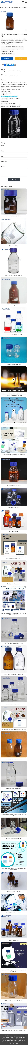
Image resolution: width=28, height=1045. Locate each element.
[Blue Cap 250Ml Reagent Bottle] (14, 471)
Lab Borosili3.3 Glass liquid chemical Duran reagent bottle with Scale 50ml (13, 869)
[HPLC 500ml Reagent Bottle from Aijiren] (14, 261)
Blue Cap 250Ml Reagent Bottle (13, 485)
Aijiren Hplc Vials (14, 1037)
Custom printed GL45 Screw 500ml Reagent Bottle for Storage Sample (13, 455)
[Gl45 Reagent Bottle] (14, 520)
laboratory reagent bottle (17, 46)
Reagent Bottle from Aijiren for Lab (13, 704)
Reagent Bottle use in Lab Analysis (13, 912)
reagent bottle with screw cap (7, 53)
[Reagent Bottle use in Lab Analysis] (14, 902)
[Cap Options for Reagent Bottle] (14, 571)
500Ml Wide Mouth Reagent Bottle (13, 788)
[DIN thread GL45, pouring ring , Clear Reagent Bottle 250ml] (14, 717)
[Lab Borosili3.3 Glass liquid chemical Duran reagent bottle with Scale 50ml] (14, 854)
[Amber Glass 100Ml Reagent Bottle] (14, 201)
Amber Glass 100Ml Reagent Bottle (13, 216)
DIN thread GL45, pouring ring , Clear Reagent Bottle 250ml (13, 729)
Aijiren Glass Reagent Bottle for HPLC (14, 334)
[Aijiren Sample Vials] (7, 2)
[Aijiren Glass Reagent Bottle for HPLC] (14, 320)
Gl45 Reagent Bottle (13, 531)
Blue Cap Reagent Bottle (13, 305)
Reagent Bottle (18, 7)
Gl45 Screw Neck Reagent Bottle (13, 891)
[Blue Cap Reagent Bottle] (14, 290)
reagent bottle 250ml (5, 49)
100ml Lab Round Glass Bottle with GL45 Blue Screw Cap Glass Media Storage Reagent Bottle (13, 557)
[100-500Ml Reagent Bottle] (14, 497)
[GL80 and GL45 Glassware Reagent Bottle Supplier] (14, 410)
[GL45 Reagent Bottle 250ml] (14, 21)
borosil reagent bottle (6, 46)
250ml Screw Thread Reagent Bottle (13, 759)
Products (5, 7)
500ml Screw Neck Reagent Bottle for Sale (14, 643)
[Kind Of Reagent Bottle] (14, 927)
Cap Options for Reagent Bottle (13, 583)
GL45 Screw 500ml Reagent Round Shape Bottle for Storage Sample (13, 815)
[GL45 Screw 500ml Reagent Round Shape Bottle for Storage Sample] (14, 802)
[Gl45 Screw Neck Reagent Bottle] (14, 881)
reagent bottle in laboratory (7, 51)
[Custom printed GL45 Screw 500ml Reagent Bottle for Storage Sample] (14, 440)
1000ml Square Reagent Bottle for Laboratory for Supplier (11, 71)
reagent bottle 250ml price (17, 49)
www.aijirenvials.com (8, 29)
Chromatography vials (10, 1038)
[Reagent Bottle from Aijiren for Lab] (14, 689)
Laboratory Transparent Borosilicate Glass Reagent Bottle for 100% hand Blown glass (13, 614)
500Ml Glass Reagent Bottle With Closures (14, 674)
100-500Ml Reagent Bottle (13, 507)
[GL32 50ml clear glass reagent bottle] (14, 827)
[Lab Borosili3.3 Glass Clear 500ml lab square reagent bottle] (14, 1016)
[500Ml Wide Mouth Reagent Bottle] (14, 774)
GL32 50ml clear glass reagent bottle (13, 838)
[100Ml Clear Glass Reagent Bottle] (14, 350)
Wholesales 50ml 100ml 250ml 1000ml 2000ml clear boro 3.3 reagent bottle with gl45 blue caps (13, 394)
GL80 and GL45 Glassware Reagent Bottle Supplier (13, 425)
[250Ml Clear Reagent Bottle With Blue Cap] (14, 986)
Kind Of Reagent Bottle (13, 940)
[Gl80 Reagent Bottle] (14, 231)
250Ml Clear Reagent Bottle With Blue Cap (14, 1001)
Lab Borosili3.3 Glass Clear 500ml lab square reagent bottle (13, 1030)
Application (11, 7)
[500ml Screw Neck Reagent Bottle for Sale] (14, 629)
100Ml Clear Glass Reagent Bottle (13, 364)
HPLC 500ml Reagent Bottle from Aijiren (13, 275)
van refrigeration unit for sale (10, 1041)
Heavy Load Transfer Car (12, 1040)
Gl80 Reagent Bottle (13, 245)
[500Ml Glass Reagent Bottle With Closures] (14, 659)
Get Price (21, 58)
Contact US (7, 58)
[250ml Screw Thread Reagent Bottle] (14, 744)
